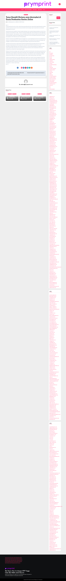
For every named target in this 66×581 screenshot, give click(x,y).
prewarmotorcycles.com (53, 318)
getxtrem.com (51, 489)
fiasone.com (51, 497)
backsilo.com (51, 512)
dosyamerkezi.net (52, 320)
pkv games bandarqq (52, 64)
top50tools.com (52, 329)
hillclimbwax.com (52, 539)
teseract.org (51, 227)
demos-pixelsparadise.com (53, 315)
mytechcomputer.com (53, 283)
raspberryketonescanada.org (54, 245)
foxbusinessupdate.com (53, 503)
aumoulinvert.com (52, 392)
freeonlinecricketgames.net (54, 356)
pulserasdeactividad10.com (54, 404)
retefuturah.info (52, 205)
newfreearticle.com (52, 478)
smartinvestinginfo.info (53, 206)
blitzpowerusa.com (52, 479)
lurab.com (51, 281)
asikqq (50, 73)
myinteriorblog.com (52, 236)
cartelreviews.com (52, 147)
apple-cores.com (52, 402)
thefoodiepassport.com (53, 393)
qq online (51, 54)
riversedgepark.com (52, 108)
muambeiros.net (52, 361)
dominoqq (51, 67)
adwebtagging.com (52, 533)
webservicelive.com (52, 287)
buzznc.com (51, 269)
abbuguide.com (52, 137)
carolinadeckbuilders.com (53, 327)
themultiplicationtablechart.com (54, 414)
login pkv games (52, 59)
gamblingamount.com (53, 538)
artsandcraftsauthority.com (54, 286)
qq (49, 86)
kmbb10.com (51, 488)
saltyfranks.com (52, 332)
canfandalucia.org (52, 250)
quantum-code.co (52, 218)
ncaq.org (50, 120)
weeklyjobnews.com (52, 530)
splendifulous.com (52, 179)
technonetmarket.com (53, 209)
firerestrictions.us (52, 359)
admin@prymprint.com (27, 84)
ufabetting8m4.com (52, 183)
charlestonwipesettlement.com (54, 528)
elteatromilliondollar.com (53, 464)
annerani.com (51, 333)
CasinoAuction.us (52, 388)
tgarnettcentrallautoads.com (54, 309)
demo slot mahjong (52, 78)
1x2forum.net (51, 97)
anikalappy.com (52, 196)
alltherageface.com (52, 273)
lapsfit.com (51, 172)
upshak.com (51, 511)
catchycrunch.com (52, 110)
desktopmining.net (52, 406)
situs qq (50, 63)
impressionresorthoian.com (54, 515)
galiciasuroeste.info (52, 343)
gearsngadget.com (52, 169)
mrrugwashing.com (52, 507)
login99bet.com (52, 99)
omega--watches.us (52, 306)
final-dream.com (52, 220)
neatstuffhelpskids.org (53, 347)
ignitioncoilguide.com (53, 282)
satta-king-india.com (53, 159)
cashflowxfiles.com (52, 487)
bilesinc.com (51, 338)
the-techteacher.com (53, 260)
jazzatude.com (51, 334)
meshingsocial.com (52, 492)
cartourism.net (51, 401)
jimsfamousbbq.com (52, 295)
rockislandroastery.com (53, 277)
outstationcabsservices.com (54, 254)
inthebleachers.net (52, 407)
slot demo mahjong (52, 68)
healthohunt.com (52, 204)
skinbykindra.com (52, 272)
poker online (9, 562)
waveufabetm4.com (52, 191)
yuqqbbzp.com (51, 163)
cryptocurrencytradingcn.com (54, 525)
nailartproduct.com (52, 150)
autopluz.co (51, 311)
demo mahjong (51, 80)
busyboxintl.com (52, 460)
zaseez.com (51, 109)
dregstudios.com (52, 346)
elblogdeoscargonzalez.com (54, 365)
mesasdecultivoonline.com (53, 474)
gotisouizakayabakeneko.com (54, 456)
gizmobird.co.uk (52, 298)
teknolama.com (52, 469)
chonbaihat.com (52, 364)
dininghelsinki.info (52, 197)
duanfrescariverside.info (53, 199)
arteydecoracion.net (52, 369)
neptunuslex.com (52, 302)
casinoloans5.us (52, 387)
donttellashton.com (52, 434)
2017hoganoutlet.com (53, 429)
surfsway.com (51, 149)
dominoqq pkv (51, 81)
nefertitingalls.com (52, 113)
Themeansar (40, 579)
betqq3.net (51, 386)
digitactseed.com (52, 151)
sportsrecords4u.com (53, 181)
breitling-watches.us (52, 307)
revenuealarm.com (52, 279)
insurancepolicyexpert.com (54, 324)
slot (44, 9)
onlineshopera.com (52, 123)
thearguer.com (51, 493)
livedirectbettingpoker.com (54, 502)
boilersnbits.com (52, 475)
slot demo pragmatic (52, 76)
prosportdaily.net (52, 224)
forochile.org (51, 350)
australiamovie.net (52, 297)
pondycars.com (52, 241)
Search (51, 14)
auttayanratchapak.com (53, 461)
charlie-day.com (52, 501)
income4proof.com (52, 115)
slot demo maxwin (52, 77)
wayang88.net (51, 192)
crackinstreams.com (52, 167)
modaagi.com (51, 341)
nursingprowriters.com (53, 520)
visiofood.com (51, 231)
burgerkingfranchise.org (53, 465)
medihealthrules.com (53, 246)
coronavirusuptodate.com (53, 165)
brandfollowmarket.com (53, 529)
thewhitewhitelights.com (53, 375)
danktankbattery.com (53, 498)
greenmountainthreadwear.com (54, 521)
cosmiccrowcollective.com (53, 453)
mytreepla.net (51, 174)
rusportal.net (51, 444)
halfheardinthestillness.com (54, 379)
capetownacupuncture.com (54, 451)
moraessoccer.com (52, 348)
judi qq (50, 58)
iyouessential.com (52, 132)
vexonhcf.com (51, 314)
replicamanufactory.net (53, 177)
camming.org (51, 104)
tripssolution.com (52, 158)
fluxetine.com (51, 383)
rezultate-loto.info (52, 178)
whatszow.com (51, 141)
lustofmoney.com (52, 543)
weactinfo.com (52, 491)
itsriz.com (51, 448)
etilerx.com (51, 200)
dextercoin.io (51, 416)
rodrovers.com (51, 156)
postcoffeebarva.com (52, 462)
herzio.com (51, 438)
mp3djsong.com (52, 300)
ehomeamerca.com (52, 142)
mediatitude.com (52, 316)
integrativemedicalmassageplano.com (55, 506)
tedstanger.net (52, 210)
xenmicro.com (51, 122)
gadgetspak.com (52, 168)
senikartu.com (51, 443)
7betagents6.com (52, 164)
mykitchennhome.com (53, 391)
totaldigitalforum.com (53, 264)
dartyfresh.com (52, 124)
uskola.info (51, 213)
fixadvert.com (51, 310)
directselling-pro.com (53, 278)
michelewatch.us (52, 305)
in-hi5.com (51, 439)
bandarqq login (18, 557)
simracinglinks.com (52, 319)
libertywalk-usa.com (52, 296)
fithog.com (51, 370)
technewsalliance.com (53, 208)
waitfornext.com (52, 215)
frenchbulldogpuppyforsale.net (54, 411)
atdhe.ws (50, 377)
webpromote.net (52, 366)
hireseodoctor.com (52, 170)
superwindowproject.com (53, 395)
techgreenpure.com (52, 145)
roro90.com (51, 437)
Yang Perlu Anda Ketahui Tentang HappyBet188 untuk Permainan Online (54, 43)
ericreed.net (51, 382)
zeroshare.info (51, 337)
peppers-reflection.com (53, 546)
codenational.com (52, 274)
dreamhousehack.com (53, 259)
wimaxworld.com (52, 355)
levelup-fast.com (52, 173)
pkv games (51, 53)
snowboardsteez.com (53, 484)
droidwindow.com (52, 232)
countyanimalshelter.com (53, 532)
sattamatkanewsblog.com (53, 524)
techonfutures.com (52, 242)
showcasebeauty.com (53, 323)
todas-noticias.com (52, 442)
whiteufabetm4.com (52, 195)
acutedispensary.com (53, 523)
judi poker (51, 60)
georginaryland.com (52, 373)
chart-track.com (52, 351)
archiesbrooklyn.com (52, 360)
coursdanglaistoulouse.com (54, 301)
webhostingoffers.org (53, 140)
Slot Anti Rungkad (28, 9)
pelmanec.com (51, 430)
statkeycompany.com (53, 325)
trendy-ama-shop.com (53, 228)
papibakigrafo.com (52, 396)
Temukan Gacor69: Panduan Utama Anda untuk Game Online (26, 96)
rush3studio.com (52, 435)
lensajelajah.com (52, 118)
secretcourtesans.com (53, 100)
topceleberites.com (52, 182)
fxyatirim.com (51, 136)
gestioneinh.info (52, 223)
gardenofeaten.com (52, 480)
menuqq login (7, 557)
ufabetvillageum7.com (53, 188)
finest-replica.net (52, 222)
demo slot (51, 85)
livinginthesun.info (52, 447)
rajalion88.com (51, 105)
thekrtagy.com (51, 255)
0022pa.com (51, 336)
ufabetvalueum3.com (53, 186)
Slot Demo (35, 9)
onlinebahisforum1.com (53, 101)
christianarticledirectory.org (54, 418)
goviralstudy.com (52, 400)
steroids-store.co (52, 368)
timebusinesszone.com (53, 544)
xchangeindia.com (52, 256)
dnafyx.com (51, 129)
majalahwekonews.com (53, 428)
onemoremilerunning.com (53, 483)
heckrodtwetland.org (53, 378)
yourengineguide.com (53, 251)
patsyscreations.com (52, 114)
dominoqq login (7, 560)
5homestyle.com (52, 419)
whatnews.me (51, 219)
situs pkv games (13, 557)
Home (22, 9)
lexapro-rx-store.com (53, 409)
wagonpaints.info (52, 214)
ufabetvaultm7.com (52, 187)
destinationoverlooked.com (54, 537)
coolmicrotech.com (52, 258)
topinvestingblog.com (53, 328)
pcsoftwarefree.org (52, 127)
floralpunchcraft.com (53, 496)
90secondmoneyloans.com (53, 154)
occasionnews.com (52, 542)
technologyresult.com (53, 138)
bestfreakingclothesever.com (54, 516)
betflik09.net (51, 119)
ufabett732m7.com (52, 229)
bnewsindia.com (52, 237)
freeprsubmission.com (53, 233)
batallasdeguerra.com (53, 345)
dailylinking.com (52, 128)
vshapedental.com (52, 249)
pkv (50, 51)
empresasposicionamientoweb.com (55, 267)
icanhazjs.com (51, 397)
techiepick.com (52, 238)
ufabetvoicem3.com (52, 190)
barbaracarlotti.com (52, 405)
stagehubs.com (52, 96)
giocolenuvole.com (52, 131)
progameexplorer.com (53, 276)
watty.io (50, 446)
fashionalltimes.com (52, 263)
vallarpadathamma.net (53, 466)
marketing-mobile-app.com (54, 494)
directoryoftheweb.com (53, 433)
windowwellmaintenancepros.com (55, 548)
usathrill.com (51, 247)
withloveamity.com (52, 133)
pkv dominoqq (51, 55)
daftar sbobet (51, 62)
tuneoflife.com (51, 547)
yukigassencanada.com (53, 160)
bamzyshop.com (52, 240)
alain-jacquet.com (52, 455)
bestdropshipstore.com (53, 146)
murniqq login (16, 561)
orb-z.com (51, 471)
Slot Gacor (40, 9)
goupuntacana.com (52, 106)
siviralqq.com (51, 514)
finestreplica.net (52, 201)
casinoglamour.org (52, 415)
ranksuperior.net (52, 534)
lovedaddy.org (51, 505)
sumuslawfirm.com (52, 519)
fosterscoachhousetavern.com (54, 473)
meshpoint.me (51, 457)
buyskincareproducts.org (53, 410)
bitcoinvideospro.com (53, 452)
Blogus (36, 579)
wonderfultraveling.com (53, 352)
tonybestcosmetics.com (53, 268)
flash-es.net (51, 510)
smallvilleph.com (52, 342)
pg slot (6, 561)
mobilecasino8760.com (53, 384)
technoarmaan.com (52, 265)
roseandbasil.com (52, 374)
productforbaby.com (52, 470)
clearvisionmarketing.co (53, 217)
